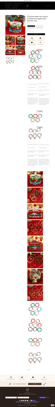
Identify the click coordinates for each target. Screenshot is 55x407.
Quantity (28, 29)
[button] (10, 4)
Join (23, 397)
